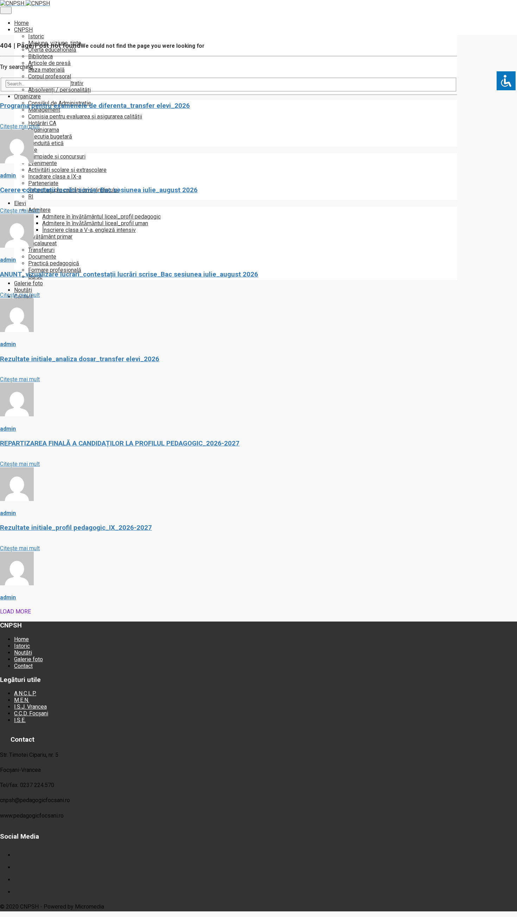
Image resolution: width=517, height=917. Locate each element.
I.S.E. (20, 720)
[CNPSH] (228, 3)
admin (8, 175)
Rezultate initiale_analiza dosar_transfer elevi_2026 (79, 359)
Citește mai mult (20, 126)
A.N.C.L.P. (25, 693)
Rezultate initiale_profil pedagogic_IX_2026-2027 (76, 528)
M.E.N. (21, 700)
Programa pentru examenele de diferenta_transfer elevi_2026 (95, 106)
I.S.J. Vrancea (30, 706)
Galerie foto (28, 659)
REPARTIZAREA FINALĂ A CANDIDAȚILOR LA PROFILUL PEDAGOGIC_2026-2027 (120, 443)
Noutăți (23, 652)
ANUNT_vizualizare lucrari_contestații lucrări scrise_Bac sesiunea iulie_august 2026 (129, 274)
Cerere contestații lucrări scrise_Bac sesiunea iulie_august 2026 (99, 190)
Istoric (22, 646)
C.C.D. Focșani (31, 713)
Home (21, 639)
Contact (23, 666)
